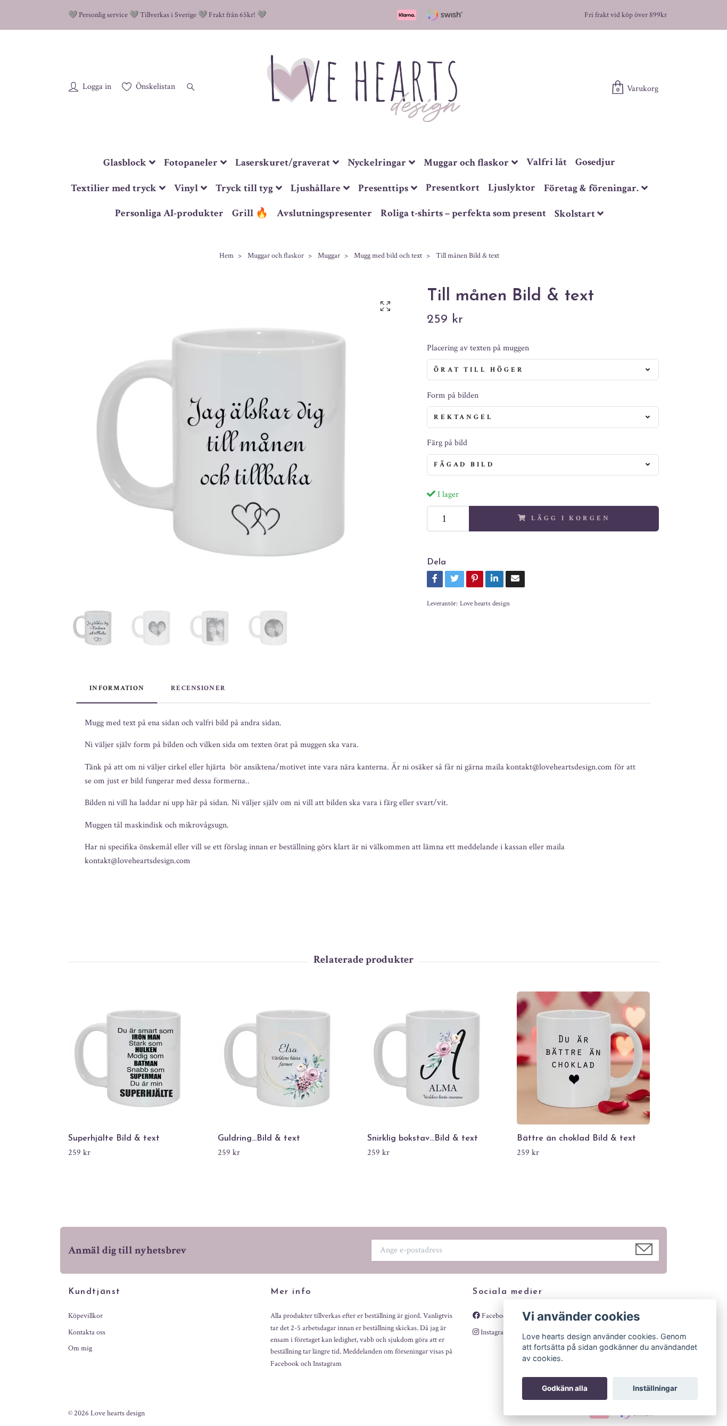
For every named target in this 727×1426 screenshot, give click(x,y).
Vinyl (186, 188)
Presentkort (453, 187)
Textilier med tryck (113, 188)
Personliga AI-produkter (169, 213)
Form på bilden (452, 395)
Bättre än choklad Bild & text (576, 1138)
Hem (226, 255)
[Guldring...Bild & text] (288, 1058)
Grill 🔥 (250, 213)
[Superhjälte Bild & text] (139, 1058)
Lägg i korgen (570, 518)
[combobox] (543, 369)
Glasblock (124, 162)
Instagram (494, 1332)
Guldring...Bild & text (259, 1138)
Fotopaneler (191, 162)
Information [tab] (116, 688)
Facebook (495, 1316)
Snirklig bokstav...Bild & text (422, 1138)
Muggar (329, 255)
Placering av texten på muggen (478, 348)
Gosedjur (595, 162)
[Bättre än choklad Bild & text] (587, 1058)
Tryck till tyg (244, 188)
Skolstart (575, 213)
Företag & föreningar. (591, 188)
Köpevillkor (85, 1316)
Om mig (80, 1348)
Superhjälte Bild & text (114, 1138)
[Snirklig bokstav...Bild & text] (438, 1058)
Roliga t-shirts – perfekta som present (463, 213)
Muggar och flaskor (466, 162)
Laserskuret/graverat (282, 162)
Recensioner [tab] (198, 688)
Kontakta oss (86, 1332)
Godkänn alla (565, 1388)
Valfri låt (546, 162)
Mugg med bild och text (388, 255)
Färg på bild (447, 442)
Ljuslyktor (511, 187)
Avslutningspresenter (324, 213)
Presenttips (383, 188)
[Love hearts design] (363, 88)
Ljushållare (316, 188)
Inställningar (655, 1388)
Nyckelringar (377, 162)
